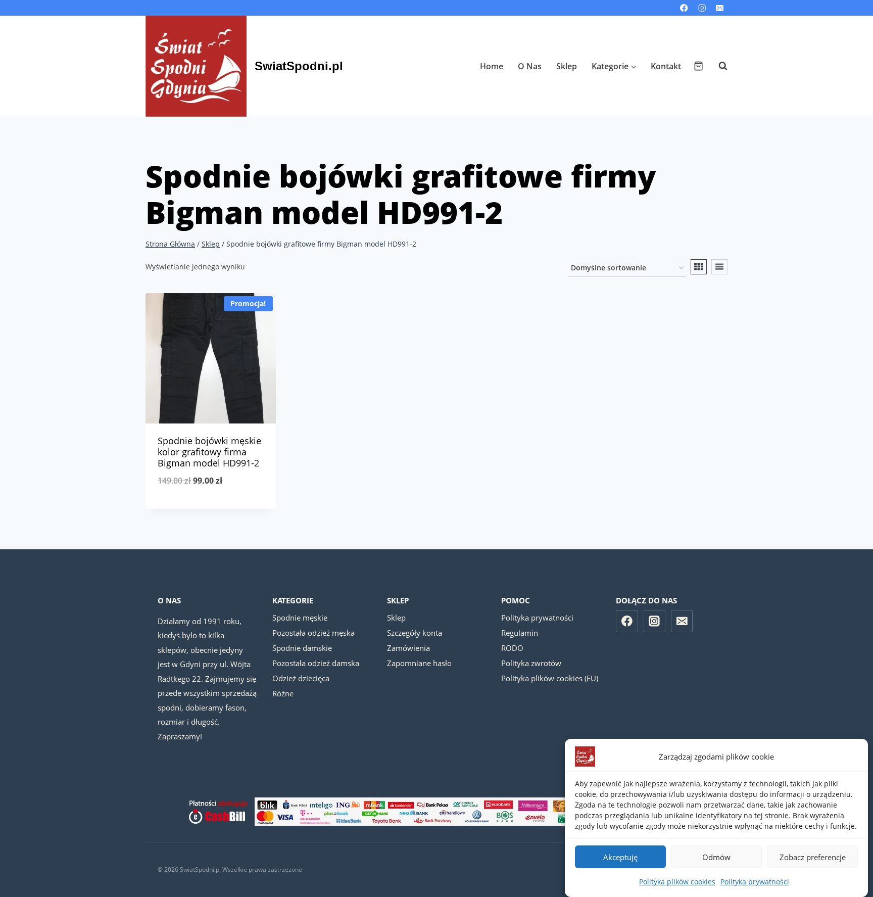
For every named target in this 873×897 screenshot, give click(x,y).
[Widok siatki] (699, 266)
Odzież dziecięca (300, 678)
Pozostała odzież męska (313, 633)
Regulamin (519, 633)
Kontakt (666, 66)
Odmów (716, 857)
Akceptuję (620, 857)
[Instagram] (702, 8)
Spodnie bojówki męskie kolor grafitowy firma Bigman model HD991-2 (209, 451)
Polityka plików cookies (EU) (549, 678)
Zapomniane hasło (419, 663)
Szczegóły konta (414, 633)
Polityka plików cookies (677, 881)
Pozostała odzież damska (315, 663)
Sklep (566, 66)
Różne (283, 693)
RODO (512, 648)
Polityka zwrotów (531, 663)
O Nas (530, 66)
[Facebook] (684, 8)
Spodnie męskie (299, 617)
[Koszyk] (698, 66)
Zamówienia (408, 648)
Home (491, 66)
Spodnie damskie (302, 648)
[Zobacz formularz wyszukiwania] (718, 66)
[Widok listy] (719, 266)
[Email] (720, 8)
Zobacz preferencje (813, 857)
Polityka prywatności (754, 881)
